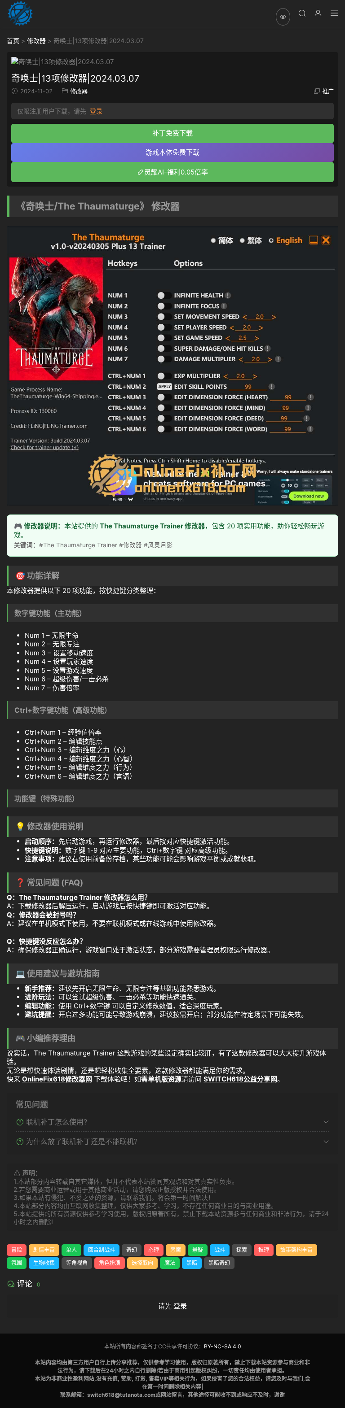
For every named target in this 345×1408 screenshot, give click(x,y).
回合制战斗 (101, 1250)
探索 (241, 1250)
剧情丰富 (44, 1250)
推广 (328, 91)
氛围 (16, 1263)
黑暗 (191, 1263)
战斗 (219, 1250)
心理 (153, 1250)
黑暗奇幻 (219, 1263)
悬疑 (197, 1250)
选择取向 (142, 1263)
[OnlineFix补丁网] (20, 13)
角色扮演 (109, 1263)
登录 (96, 111)
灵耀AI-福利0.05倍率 (176, 172)
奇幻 (131, 1250)
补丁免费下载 (172, 133)
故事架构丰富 (296, 1250)
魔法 (169, 1263)
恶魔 (175, 1250)
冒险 (16, 1250)
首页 (13, 40)
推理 (263, 1250)
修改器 (36, 40)
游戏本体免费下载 (172, 152)
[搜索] (302, 13)
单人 (71, 1250)
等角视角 (77, 1263)
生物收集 (44, 1263)
